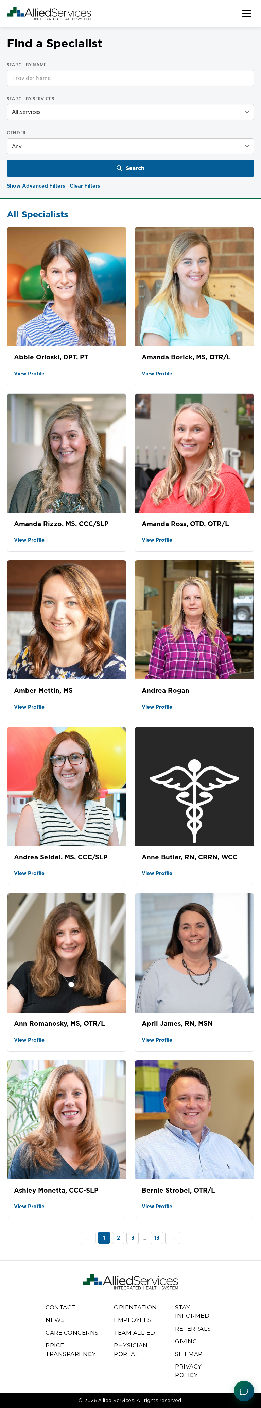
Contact (60, 1307)
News (55, 1319)
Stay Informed (192, 1311)
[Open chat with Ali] (244, 1391)
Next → (172, 1238)
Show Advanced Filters (36, 185)
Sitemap (189, 1353)
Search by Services (30, 98)
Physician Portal (131, 1349)
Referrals (193, 1328)
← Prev (88, 1238)
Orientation (135, 1307)
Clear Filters (85, 185)
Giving (186, 1341)
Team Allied (134, 1332)
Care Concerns (72, 1332)
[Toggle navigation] (246, 13)
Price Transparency (71, 1349)
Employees (132, 1319)
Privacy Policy (188, 1370)
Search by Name (27, 64)
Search (135, 168)
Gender (16, 132)
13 (156, 1237)
